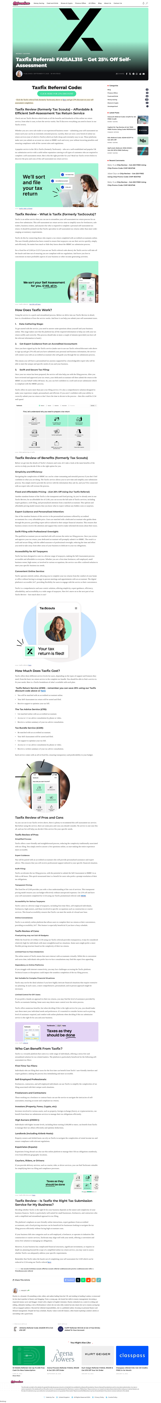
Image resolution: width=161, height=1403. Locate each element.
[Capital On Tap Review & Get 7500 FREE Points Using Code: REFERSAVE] (142, 130)
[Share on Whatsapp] (136, 74)
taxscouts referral (26, 1271)
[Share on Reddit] (140, 74)
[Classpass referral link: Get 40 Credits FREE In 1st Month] (132, 1355)
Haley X (24, 1290)
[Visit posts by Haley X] (15, 1290)
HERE (83, 896)
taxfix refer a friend (25, 208)
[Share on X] (130, 74)
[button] (147, 3)
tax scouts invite (27, 1269)
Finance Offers (128, 93)
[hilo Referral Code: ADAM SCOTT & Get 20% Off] (142, 141)
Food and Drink (128, 96)
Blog (128, 89)
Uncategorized (128, 106)
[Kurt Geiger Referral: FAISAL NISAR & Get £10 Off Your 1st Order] (98, 1355)
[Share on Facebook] (126, 74)
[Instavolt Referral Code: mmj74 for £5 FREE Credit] (142, 120)
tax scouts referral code (54, 1269)
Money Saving (23, 53)
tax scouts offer (39, 1269)
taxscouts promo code (72, 1269)
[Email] (143, 74)
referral (25, 1043)
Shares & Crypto (128, 103)
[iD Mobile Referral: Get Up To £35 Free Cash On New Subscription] (29, 1355)
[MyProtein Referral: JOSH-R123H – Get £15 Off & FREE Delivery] (142, 151)
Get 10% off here (35, 304)
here (64, 100)
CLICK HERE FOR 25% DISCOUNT (56, 93)
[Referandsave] (21, 3)
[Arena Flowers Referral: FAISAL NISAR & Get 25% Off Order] (63, 1355)
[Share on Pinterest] (133, 74)
